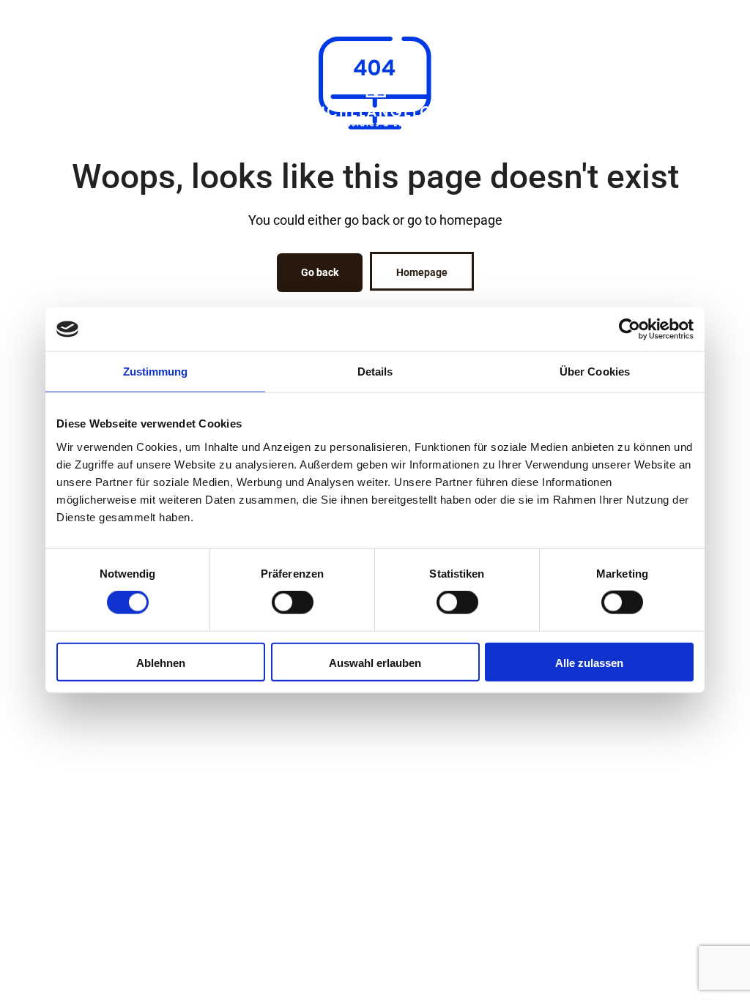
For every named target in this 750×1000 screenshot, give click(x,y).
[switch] (292, 602)
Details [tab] (375, 371)
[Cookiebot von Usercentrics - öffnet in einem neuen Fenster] (629, 329)
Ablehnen (160, 662)
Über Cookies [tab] (595, 371)
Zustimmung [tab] (155, 371)
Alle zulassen (589, 662)
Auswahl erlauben (375, 662)
